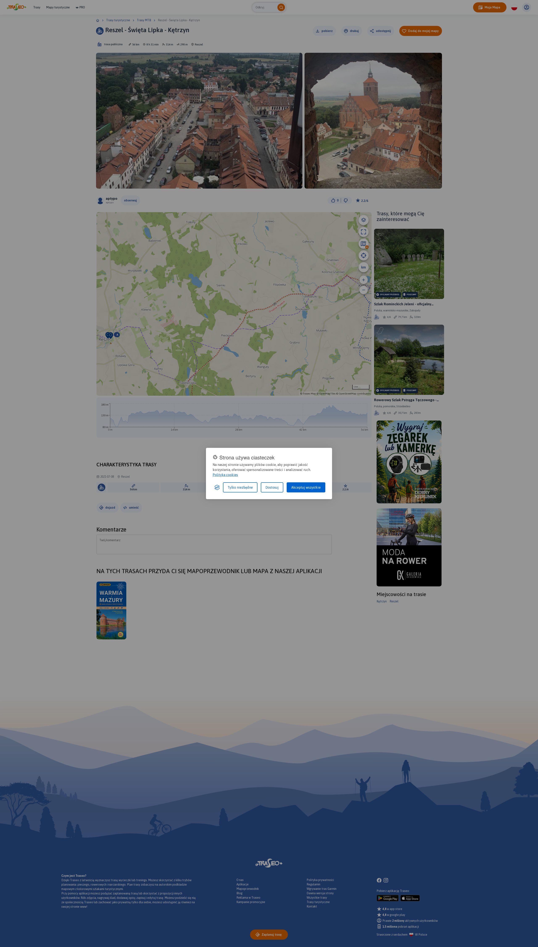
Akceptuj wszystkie (306, 487)
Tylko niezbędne (240, 487)
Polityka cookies (225, 475)
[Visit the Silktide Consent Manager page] (217, 487)
